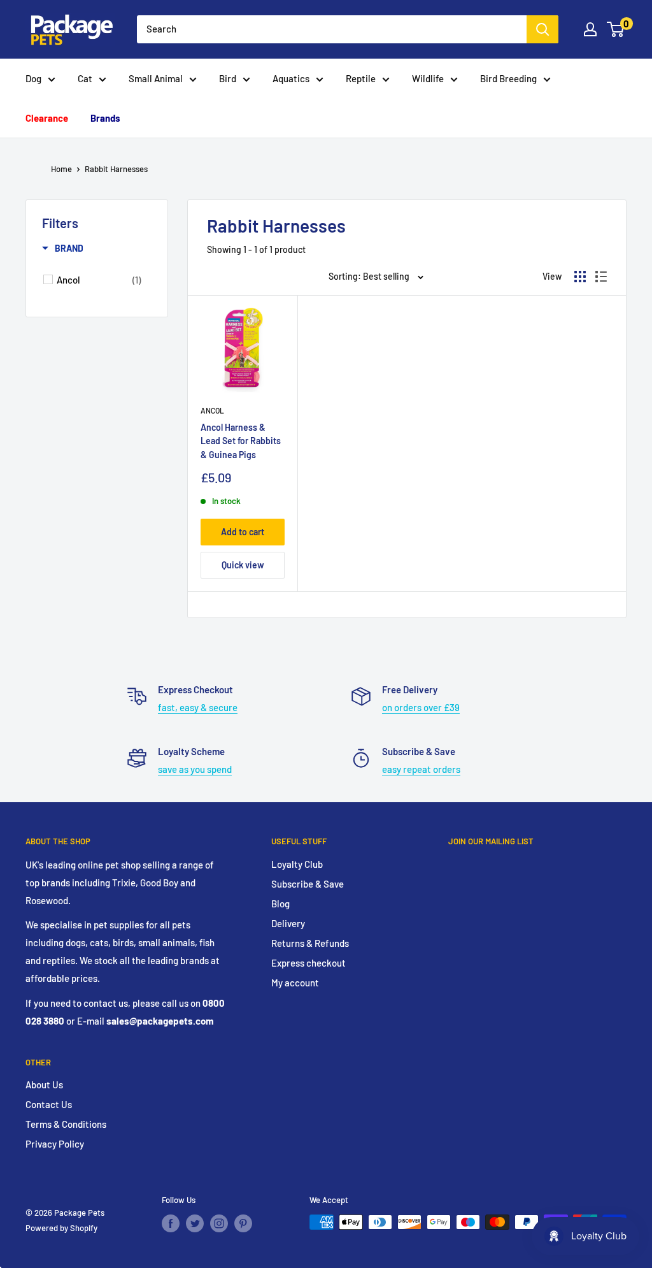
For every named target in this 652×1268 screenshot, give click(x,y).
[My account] (590, 29)
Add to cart (242, 531)
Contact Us (48, 1104)
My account (295, 982)
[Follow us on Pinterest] (243, 1223)
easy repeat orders (421, 769)
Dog (33, 78)
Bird (227, 78)
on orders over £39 (421, 707)
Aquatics (291, 78)
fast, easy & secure (197, 707)
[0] (616, 29)
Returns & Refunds (310, 943)
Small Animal (156, 78)
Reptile (361, 78)
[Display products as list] (601, 276)
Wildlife (428, 78)
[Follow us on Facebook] (171, 1223)
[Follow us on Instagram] (219, 1223)
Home (61, 169)
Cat (85, 78)
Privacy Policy (54, 1143)
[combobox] (332, 29)
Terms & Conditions (65, 1124)
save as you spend (195, 769)
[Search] (542, 29)
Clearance (46, 118)
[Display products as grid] (580, 276)
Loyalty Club (297, 864)
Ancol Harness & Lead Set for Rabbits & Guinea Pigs (241, 441)
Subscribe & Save (307, 884)
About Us (44, 1084)
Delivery (288, 923)
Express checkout (308, 963)
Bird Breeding (508, 78)
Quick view (243, 564)
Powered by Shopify (61, 1228)
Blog (280, 903)
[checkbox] (99, 279)
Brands (105, 118)
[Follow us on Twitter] (195, 1223)
